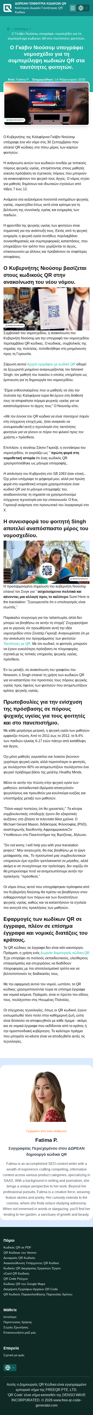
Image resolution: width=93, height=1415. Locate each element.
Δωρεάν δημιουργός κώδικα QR (65, 953)
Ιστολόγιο (21, 29)
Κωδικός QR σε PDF (17, 1247)
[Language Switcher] (83, 8)
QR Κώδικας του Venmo (19, 1252)
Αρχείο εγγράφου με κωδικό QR (51, 364)
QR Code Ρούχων (15, 1278)
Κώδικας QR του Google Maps (24, 1284)
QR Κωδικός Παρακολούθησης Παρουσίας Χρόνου (37, 1294)
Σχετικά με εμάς (13, 1355)
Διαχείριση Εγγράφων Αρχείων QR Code (30, 1289)
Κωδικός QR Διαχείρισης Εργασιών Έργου (32, 1268)
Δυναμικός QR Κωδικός (19, 1258)
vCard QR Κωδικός (16, 1273)
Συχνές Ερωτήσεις (15, 1327)
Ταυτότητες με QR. (17, 644)
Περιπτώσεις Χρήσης (17, 1322)
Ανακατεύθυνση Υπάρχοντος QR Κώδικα (31, 1263)
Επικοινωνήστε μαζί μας (19, 1332)
